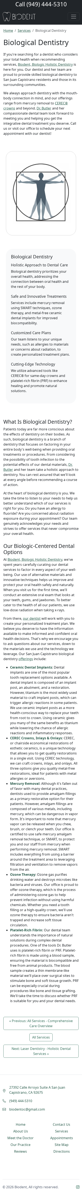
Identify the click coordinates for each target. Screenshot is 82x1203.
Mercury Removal (25, 783)
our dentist (32, 618)
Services (24, 30)
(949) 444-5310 (46, 4)
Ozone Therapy (22, 874)
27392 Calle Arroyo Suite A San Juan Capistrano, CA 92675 (37, 1090)
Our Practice (20, 1144)
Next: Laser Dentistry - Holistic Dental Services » (41, 1051)
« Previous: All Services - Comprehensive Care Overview (41, 1023)
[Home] (19, 16)
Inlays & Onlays (49, 738)
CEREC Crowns (22, 738)
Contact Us (61, 1124)
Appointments (61, 1138)
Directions (61, 1151)
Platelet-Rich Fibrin (26, 930)
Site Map (62, 1144)
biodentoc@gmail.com (27, 1109)
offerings (26, 659)
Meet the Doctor (20, 1138)
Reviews (20, 1151)
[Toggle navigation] (73, 16)
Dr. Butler (44, 108)
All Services (41, 1037)
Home (8, 30)
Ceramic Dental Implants (31, 667)
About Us (20, 1131)
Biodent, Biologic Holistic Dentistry (45, 64)
